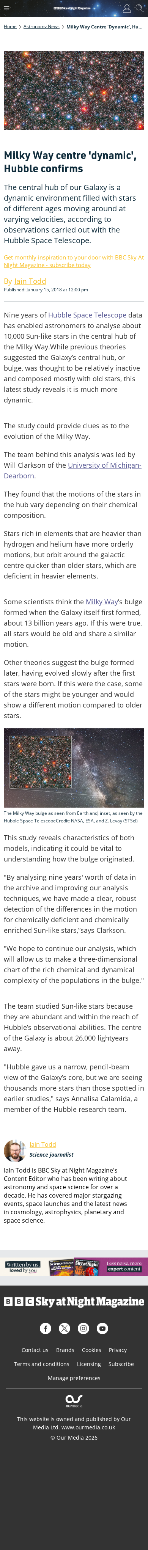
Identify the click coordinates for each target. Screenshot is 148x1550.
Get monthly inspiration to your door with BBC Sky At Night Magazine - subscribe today (74, 261)
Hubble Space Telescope (87, 314)
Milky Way (102, 601)
